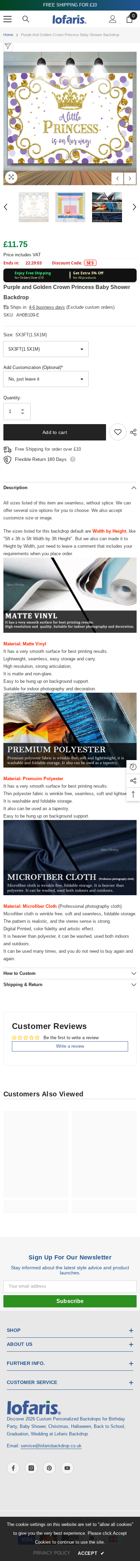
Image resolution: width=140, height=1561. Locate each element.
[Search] (26, 19)
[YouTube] (67, 1468)
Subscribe (70, 1301)
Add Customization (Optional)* (33, 367)
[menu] (7, 19)
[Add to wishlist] (117, 431)
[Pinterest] (49, 1468)
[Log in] (113, 19)
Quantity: (12, 397)
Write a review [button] (70, 1046)
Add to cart (54, 432)
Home (8, 35)
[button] (117, 178)
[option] (70, 118)
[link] (35, 1203)
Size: (25, 334)
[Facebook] (13, 1468)
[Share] (131, 432)
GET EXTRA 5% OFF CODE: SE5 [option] (70, 4)
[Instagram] (31, 1468)
